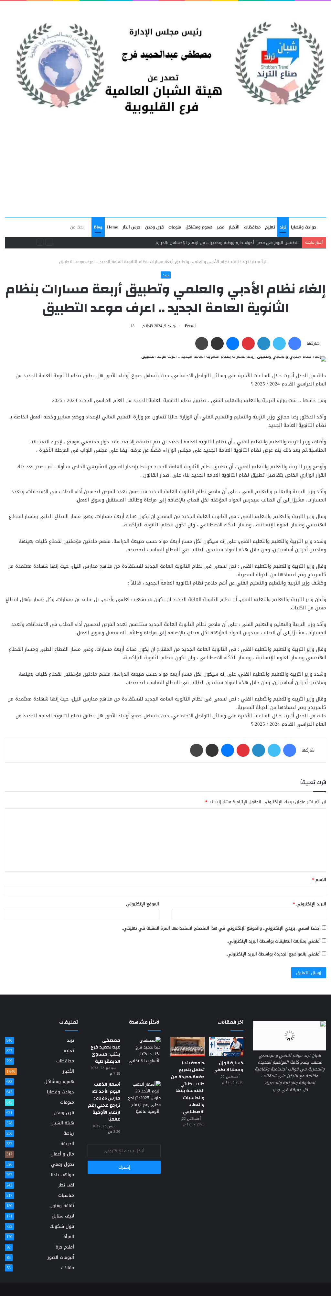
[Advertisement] (165, 168)
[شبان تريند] (165, 60)
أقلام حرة (65, 1247)
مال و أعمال (62, 1154)
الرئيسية (260, 262)
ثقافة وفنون (61, 1205)
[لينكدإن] (263, 343)
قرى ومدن (154, 227)
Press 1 (191, 326)
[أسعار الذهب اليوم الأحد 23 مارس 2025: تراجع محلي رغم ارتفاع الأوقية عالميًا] (143, 1098)
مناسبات (66, 1195)
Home (112, 227)
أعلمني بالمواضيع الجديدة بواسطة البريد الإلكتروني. (273, 954)
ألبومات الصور (61, 1257)
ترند (283, 227)
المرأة (68, 1236)
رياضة (68, 1133)
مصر (220, 227)
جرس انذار (132, 227)
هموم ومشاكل (199, 227)
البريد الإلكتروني (309, 904)
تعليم (270, 227)
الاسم (319, 880)
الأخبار (234, 227)
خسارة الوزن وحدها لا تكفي (228, 1066)
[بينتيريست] (248, 343)
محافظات (252, 227)
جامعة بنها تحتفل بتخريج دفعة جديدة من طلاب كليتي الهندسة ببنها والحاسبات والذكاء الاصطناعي (188, 1087)
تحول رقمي (62, 1164)
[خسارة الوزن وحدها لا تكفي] (226, 1046)
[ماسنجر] (232, 343)
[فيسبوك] (294, 343)
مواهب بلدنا (62, 1174)
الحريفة (67, 1143)
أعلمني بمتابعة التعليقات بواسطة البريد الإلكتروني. (274, 941)
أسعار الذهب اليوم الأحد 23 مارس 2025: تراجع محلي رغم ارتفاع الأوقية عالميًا (104, 1101)
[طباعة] (201, 343)
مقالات (67, 1267)
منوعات (174, 227)
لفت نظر (66, 1185)
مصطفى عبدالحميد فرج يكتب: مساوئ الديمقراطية (105, 1051)
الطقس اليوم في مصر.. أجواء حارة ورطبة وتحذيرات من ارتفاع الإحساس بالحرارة (227, 242)
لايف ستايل (63, 1216)
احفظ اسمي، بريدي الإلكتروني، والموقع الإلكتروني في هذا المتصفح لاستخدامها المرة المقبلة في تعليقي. (221, 928)
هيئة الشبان (62, 1123)
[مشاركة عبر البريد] (217, 343)
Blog (98, 227)
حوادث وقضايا (303, 227)
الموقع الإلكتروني (142, 904)
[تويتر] (279, 343)
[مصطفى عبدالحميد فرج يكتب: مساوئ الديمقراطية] (143, 1050)
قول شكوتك (61, 1226)
